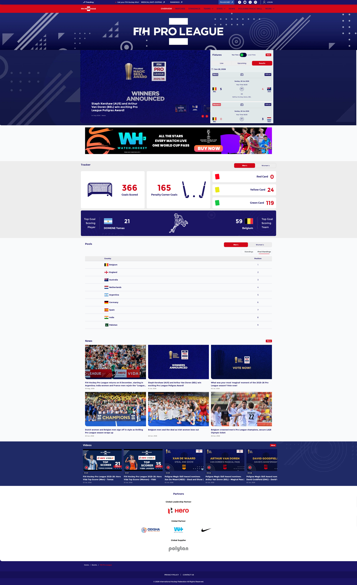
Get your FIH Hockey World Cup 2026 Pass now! (121, 2)
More (268, 9)
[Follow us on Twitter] (250, 2)
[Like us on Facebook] (239, 2)
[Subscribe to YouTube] (244, 2)
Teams (207, 9)
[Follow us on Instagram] (255, 2)
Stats (220, 9)
